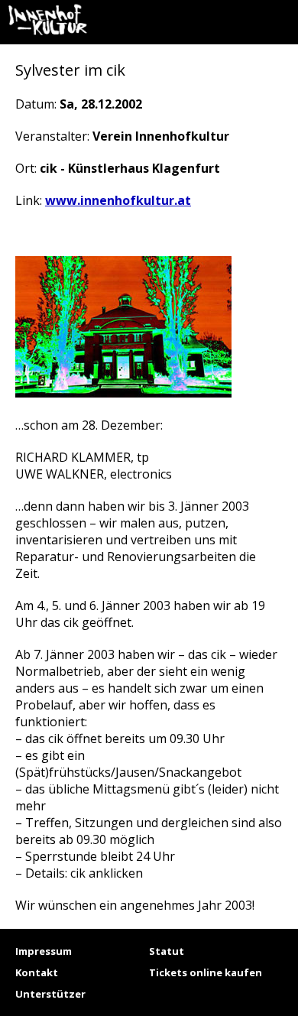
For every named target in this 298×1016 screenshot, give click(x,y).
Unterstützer (50, 994)
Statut (166, 951)
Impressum (43, 951)
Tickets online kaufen (205, 972)
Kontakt (36, 972)
